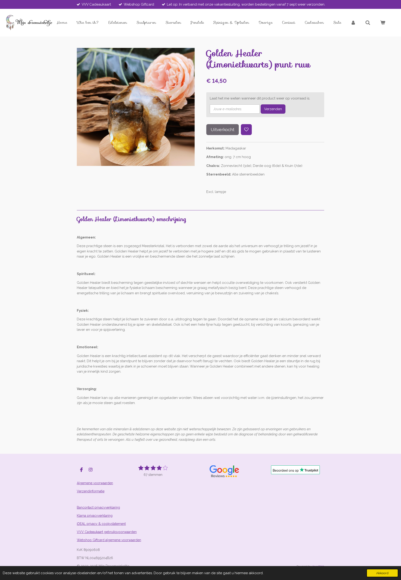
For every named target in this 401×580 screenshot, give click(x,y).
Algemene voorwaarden (95, 483)
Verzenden (273, 109)
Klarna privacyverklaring (95, 515)
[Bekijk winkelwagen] (382, 23)
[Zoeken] (367, 23)
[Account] (353, 23)
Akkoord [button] (382, 573)
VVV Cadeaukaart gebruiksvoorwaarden (107, 532)
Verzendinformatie (90, 491)
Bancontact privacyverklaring (98, 507)
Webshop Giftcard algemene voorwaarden (109, 540)
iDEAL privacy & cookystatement (101, 524)
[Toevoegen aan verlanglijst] (246, 129)
